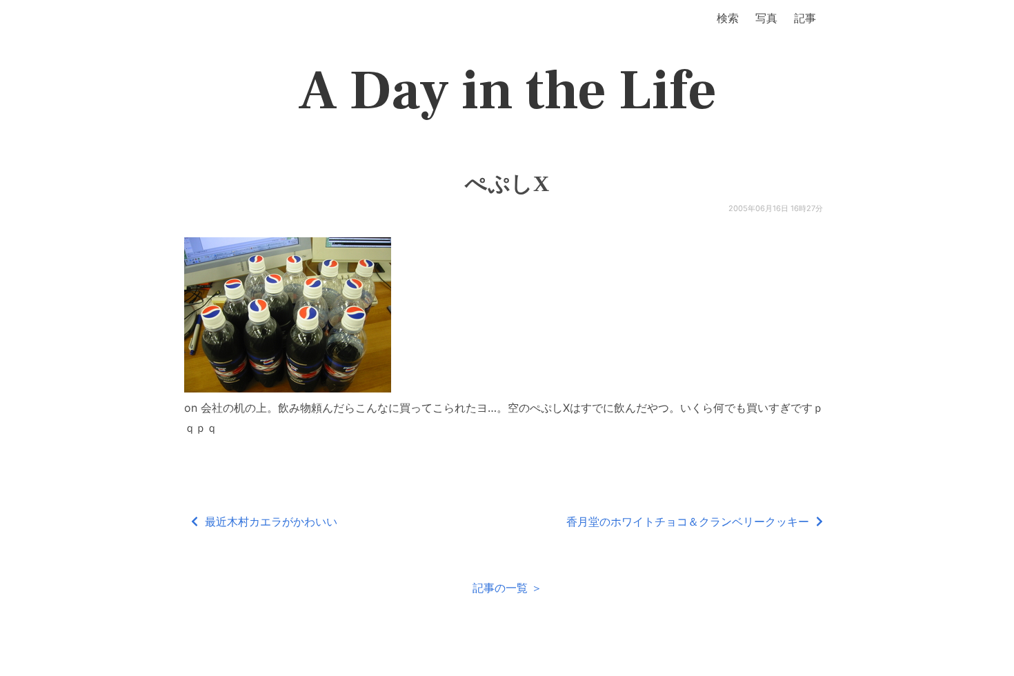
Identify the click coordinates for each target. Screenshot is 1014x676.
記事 (805, 18)
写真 (766, 18)
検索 (728, 18)
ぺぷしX (507, 183)
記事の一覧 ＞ (507, 588)
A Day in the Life (507, 91)
